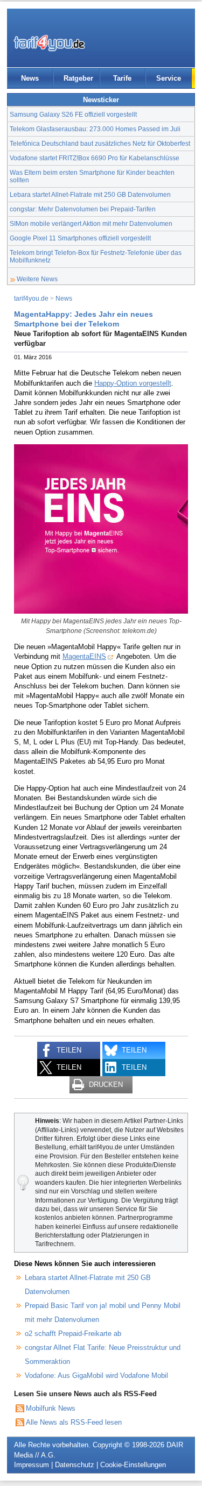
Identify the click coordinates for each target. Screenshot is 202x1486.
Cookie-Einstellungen (133, 1465)
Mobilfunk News (50, 1408)
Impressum (31, 1465)
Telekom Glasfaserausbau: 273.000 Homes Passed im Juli (95, 128)
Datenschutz (74, 1465)
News (30, 78)
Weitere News (37, 278)
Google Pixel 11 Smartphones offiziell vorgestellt (80, 237)
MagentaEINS (84, 656)
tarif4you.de (31, 298)
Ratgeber (78, 78)
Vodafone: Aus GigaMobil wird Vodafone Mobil (96, 1375)
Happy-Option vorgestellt (132, 383)
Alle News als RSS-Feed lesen (74, 1422)
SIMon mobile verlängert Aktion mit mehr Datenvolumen (91, 223)
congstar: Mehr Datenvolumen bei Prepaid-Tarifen (83, 208)
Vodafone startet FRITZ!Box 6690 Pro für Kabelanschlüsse (94, 157)
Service (168, 78)
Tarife (122, 78)
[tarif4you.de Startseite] (49, 43)
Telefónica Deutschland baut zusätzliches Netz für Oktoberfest (100, 143)
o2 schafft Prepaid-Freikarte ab (73, 1333)
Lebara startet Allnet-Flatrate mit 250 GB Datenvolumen (90, 194)
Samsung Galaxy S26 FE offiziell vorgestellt (73, 114)
